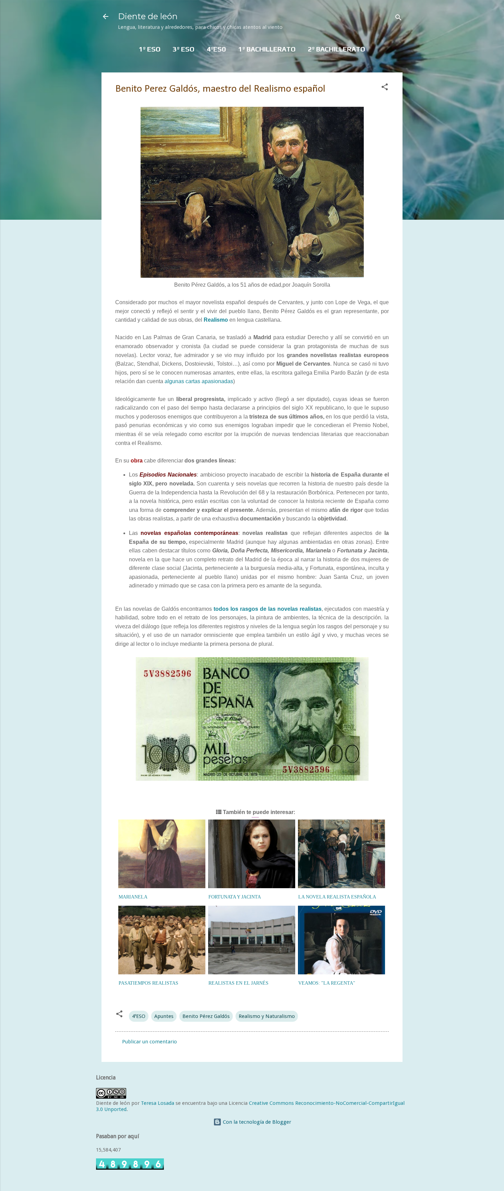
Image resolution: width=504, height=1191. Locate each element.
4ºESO (138, 1016)
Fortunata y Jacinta (234, 897)
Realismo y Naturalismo (267, 1016)
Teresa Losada (157, 1103)
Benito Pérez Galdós (206, 1016)
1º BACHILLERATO (267, 49)
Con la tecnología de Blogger (256, 1122)
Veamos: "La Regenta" (326, 983)
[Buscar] (398, 18)
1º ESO (149, 49)
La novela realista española (337, 897)
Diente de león (148, 16)
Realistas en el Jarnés (238, 983)
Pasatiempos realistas (148, 983)
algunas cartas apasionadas (199, 381)
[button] (385, 88)
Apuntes (163, 1016)
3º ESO (183, 49)
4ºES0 (216, 49)
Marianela (133, 897)
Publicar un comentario (149, 1042)
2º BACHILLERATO (336, 49)
